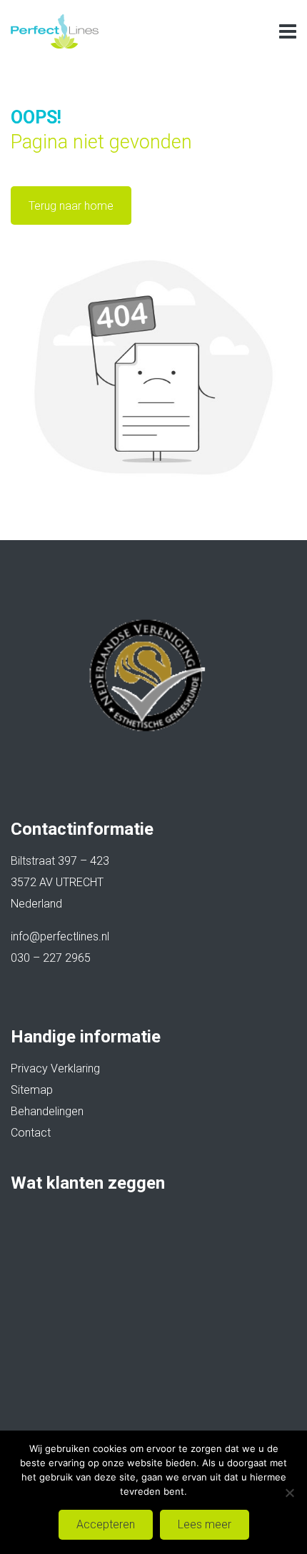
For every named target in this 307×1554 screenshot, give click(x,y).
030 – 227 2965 (51, 958)
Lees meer (204, 1524)
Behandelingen (47, 1111)
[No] (289, 1493)
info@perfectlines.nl (60, 936)
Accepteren (105, 1524)
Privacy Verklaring (55, 1068)
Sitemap (32, 1090)
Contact (31, 1132)
